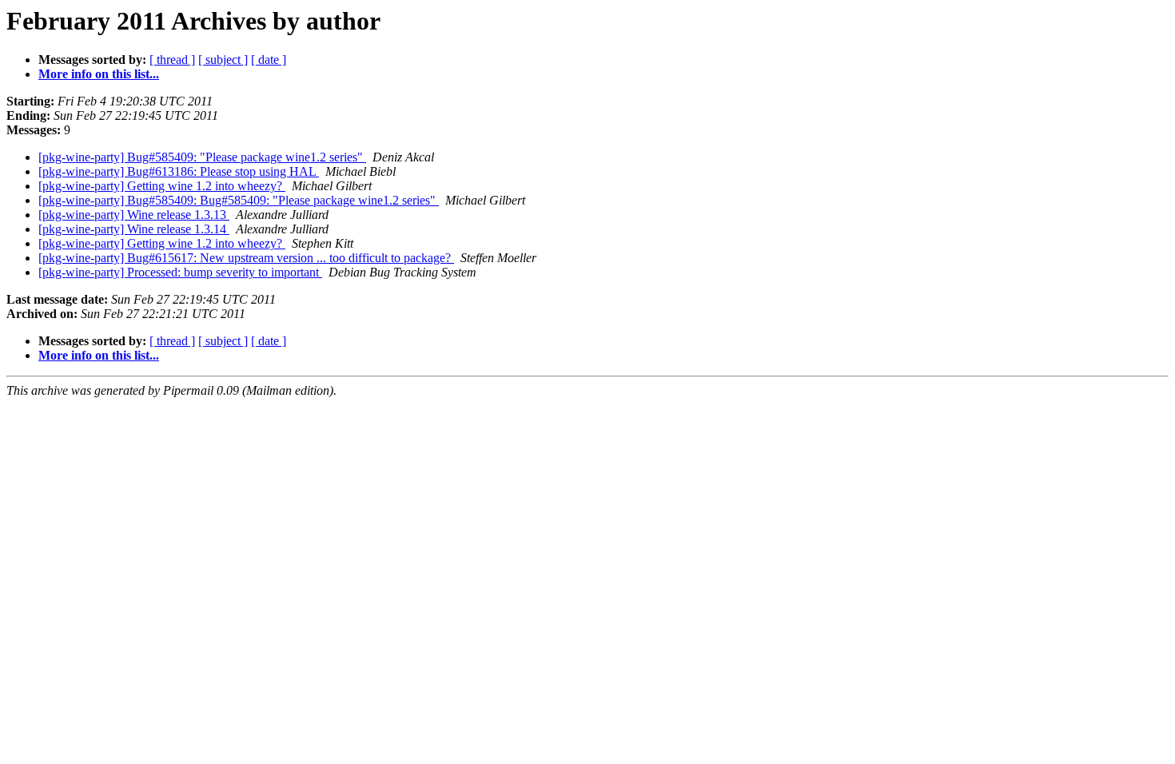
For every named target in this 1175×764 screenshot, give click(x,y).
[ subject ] (223, 59)
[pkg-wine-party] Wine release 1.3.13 (133, 214)
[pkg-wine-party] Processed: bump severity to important (180, 272)
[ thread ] (172, 59)
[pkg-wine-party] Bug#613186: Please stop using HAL (178, 171)
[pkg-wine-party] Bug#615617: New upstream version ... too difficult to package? (246, 258)
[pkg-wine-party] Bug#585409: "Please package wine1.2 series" (202, 157)
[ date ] (268, 59)
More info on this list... (98, 74)
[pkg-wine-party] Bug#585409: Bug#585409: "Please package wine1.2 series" (238, 200)
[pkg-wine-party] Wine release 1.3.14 (133, 229)
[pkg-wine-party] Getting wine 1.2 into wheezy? (161, 186)
